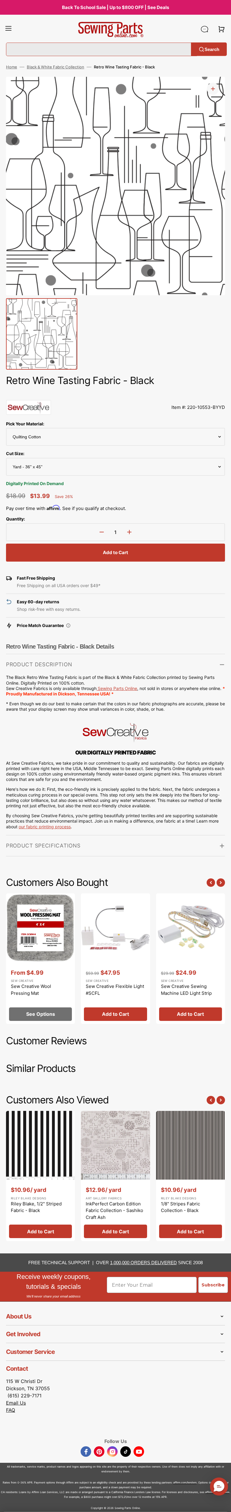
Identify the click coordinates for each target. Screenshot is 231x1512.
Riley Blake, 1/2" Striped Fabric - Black (36, 1207)
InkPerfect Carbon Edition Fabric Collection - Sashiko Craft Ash (114, 1210)
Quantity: (15, 518)
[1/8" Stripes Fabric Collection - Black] (190, 1176)
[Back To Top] (222, 1503)
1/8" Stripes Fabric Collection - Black (180, 1207)
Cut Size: (15, 453)
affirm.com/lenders (185, 1482)
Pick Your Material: (25, 423)
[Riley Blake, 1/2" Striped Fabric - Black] (40, 1176)
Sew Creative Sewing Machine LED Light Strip (186, 989)
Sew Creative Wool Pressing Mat (31, 989)
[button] (8, 29)
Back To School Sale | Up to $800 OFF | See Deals (115, 7)
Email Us (16, 1403)
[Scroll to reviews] (115, 394)
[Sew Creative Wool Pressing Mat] (40, 958)
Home (11, 66)
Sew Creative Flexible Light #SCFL (115, 989)
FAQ (10, 1410)
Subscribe (213, 1285)
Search (212, 49)
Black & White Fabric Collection (55, 66)
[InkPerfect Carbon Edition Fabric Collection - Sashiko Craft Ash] (115, 1176)
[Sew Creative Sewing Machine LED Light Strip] (190, 958)
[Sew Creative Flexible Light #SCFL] (115, 958)
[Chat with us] (204, 29)
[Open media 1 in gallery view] (213, 89)
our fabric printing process (45, 826)
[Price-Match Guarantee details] (68, 625)
